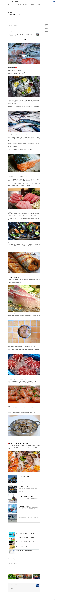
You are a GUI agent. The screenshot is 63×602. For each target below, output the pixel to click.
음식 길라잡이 (32, 4)
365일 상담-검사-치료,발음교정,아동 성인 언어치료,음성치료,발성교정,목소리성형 (21, 27)
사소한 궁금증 (19, 4)
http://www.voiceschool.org (13, 25)
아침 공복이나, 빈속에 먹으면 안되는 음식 (14, 569)
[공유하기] (11, 559)
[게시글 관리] (12, 559)
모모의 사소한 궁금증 (13, 1)
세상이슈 (13, 4)
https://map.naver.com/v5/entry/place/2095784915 (16, 31)
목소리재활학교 (11, 26)
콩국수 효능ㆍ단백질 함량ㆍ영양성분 (14, 565)
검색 (52, 1)
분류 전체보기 (46, 24)
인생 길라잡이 (39, 4)
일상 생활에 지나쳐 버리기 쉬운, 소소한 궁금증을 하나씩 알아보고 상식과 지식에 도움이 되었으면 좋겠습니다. (23, 586)
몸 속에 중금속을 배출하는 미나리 (13, 564)
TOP (54, 599)
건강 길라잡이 (25, 4)
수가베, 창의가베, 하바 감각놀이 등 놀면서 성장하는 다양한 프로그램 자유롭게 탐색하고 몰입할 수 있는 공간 (21, 35)
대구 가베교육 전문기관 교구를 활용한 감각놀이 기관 (18, 33)
